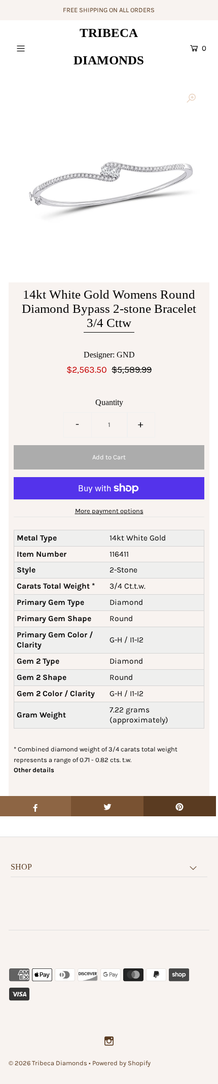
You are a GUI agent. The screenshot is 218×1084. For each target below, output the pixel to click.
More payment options (109, 511)
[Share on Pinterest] (179, 806)
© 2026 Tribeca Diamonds (48, 1063)
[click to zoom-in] (191, 99)
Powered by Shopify (121, 1063)
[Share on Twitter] (107, 806)
